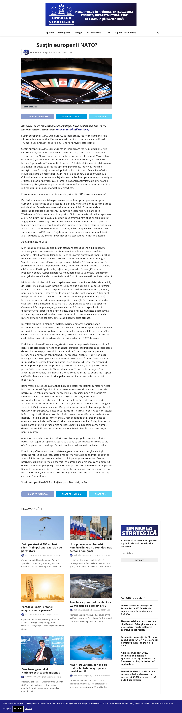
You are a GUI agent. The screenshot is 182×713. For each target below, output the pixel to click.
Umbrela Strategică (40, 52)
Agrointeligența (133, 597)
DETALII (28, 709)
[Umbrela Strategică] (91, 14)
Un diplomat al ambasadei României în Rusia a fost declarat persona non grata (91, 548)
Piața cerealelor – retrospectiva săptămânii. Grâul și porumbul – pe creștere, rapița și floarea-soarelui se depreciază (138, 625)
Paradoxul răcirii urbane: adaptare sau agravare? (37, 608)
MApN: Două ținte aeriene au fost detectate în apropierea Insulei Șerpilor (88, 668)
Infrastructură (94, 32)
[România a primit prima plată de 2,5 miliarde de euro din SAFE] (91, 586)
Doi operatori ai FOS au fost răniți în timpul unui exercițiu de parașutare (41, 548)
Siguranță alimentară (125, 32)
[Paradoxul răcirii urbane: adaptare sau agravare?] (42, 588)
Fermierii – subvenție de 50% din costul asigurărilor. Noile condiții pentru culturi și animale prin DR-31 (139, 641)
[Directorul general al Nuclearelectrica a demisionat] (42, 650)
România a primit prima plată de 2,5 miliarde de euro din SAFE (90, 604)
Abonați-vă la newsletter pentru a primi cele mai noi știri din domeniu (139, 543)
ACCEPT (18, 709)
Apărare (50, 32)
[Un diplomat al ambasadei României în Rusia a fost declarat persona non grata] (91, 528)
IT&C (108, 32)
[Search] (158, 32)
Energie (78, 32)
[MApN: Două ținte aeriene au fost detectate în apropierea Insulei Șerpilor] (91, 648)
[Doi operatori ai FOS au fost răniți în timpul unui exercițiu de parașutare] (42, 528)
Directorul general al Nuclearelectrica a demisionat (40, 671)
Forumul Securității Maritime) (72, 129)
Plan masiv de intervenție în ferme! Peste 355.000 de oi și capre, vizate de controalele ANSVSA (136, 609)
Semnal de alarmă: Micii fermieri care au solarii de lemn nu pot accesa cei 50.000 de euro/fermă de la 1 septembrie (138, 675)
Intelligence (64, 32)
